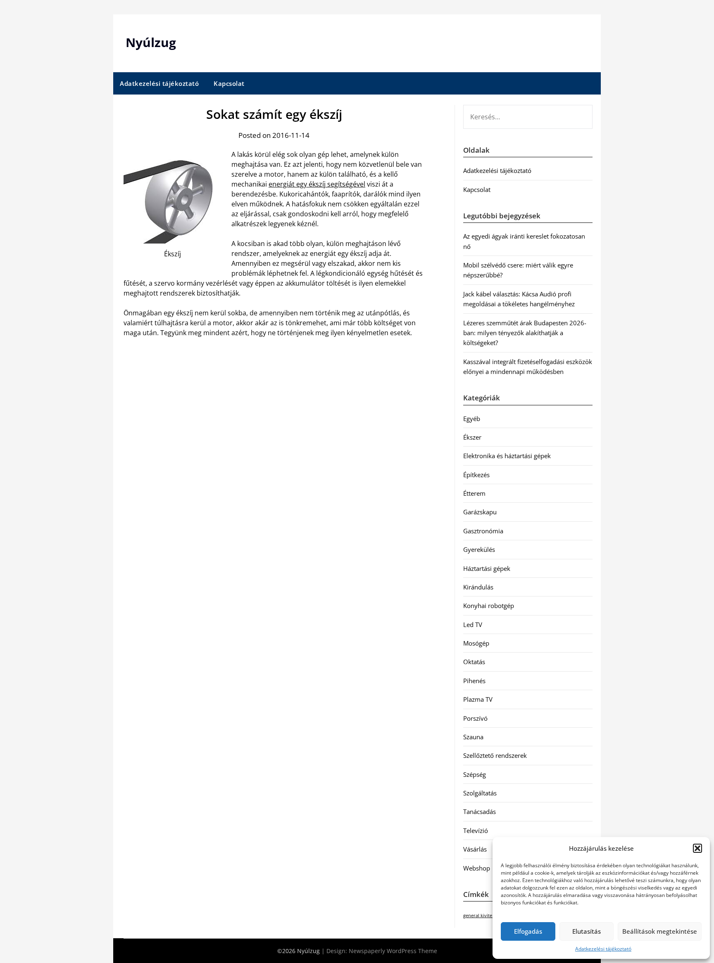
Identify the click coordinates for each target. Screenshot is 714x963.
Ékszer (472, 437)
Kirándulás (478, 587)
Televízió (475, 830)
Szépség (474, 774)
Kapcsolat (229, 83)
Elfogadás (528, 931)
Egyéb (471, 418)
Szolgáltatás (480, 793)
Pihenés (474, 681)
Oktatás (474, 662)
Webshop (476, 868)
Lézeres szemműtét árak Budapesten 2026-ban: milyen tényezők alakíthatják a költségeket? (524, 333)
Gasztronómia (483, 531)
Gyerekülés (479, 549)
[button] (697, 848)
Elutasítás (586, 931)
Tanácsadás (479, 811)
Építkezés (476, 475)
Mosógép (476, 643)
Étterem (474, 493)
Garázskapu (480, 512)
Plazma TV (478, 699)
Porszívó (475, 718)
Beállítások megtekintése (659, 931)
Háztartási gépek (486, 568)
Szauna (473, 737)
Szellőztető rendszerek (495, 755)
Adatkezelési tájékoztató (603, 948)
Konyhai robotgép (488, 605)
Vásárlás (475, 849)
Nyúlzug (151, 42)
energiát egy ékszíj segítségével (317, 184)
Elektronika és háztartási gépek (507, 456)
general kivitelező (482, 915)
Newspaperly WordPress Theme (393, 951)
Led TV (472, 624)
